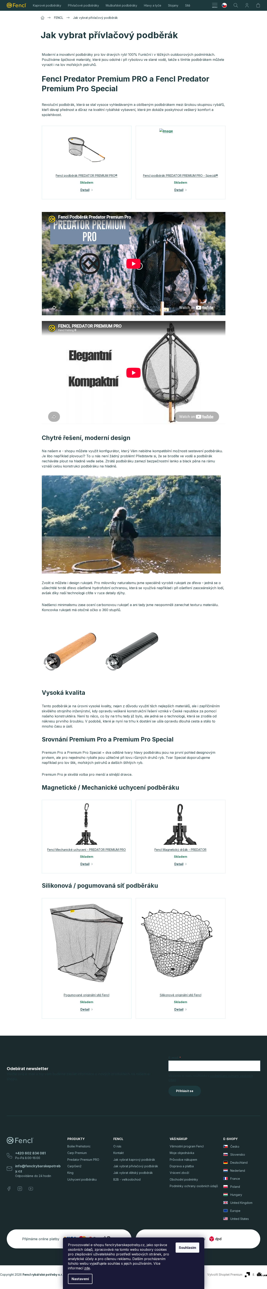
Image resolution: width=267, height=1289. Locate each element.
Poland (235, 1186)
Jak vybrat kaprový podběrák (134, 1159)
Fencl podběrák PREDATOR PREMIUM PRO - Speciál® (180, 175)
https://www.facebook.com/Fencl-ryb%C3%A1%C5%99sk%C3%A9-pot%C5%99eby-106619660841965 (9, 1189)
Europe (235, 1211)
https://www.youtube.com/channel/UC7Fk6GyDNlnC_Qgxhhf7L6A (31, 1189)
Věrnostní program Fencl (187, 1146)
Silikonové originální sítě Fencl (180, 995)
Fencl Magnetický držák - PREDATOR (180, 849)
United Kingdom (241, 1202)
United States (239, 1219)
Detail (84, 189)
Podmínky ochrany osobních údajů (194, 1186)
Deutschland (239, 1162)
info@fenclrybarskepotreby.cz (38, 1168)
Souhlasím (187, 1247)
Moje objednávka (182, 1153)
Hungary (236, 1194)
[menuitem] (47, 5)
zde (87, 1268)
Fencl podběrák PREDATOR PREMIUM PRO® (86, 175)
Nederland (237, 1170)
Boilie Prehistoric (79, 1146)
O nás (117, 1146)
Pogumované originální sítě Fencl (86, 995)
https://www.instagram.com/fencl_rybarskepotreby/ (20, 1189)
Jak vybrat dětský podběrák (133, 1172)
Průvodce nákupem (183, 1159)
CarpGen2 (74, 1166)
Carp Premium (77, 1153)
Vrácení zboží (179, 1172)
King (70, 1172)
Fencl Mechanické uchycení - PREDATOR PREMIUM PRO (86, 849)
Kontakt (118, 1153)
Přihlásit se (184, 1091)
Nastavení (80, 1279)
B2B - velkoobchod (127, 1179)
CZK (226, 5)
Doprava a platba (182, 1166)
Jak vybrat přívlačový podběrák (135, 1166)
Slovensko (237, 1154)
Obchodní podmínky (184, 1179)
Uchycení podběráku (82, 1179)
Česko (234, 1146)
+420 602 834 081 (30, 1153)
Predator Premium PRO (83, 1159)
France (235, 1178)
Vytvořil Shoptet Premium (224, 1274)
